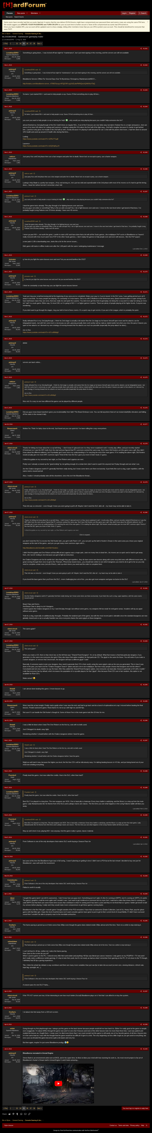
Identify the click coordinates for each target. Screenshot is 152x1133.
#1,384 (145, 684)
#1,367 (145, 191)
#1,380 (145, 512)
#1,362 (145, 65)
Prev (6, 43)
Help (142, 1125)
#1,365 (145, 152)
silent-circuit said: (30, 517)
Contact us (113, 1125)
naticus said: (28, 173)
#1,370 (145, 271)
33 (17, 43)
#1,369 (145, 255)
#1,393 (145, 876)
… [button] (13, 43)
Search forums (19, 17)
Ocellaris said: (29, 942)
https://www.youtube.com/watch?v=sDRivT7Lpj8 (40, 139)
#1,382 (145, 624)
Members (34, 13)
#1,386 (145, 720)
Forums (10, 13)
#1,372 (145, 316)
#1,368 (145, 216)
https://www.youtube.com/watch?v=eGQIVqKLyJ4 (41, 146)
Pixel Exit (63, 1130)
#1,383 (145, 641)
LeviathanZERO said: (31, 70)
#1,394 (145, 894)
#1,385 (145, 701)
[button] (27, 13)
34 (20, 43)
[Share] (141, 48)
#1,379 (145, 482)
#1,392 (145, 856)
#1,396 (145, 937)
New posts (21, 13)
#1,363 (145, 90)
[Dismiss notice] (147, 22)
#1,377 (145, 424)
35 (24, 43)
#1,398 (145, 1008)
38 (34, 43)
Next (38, 43)
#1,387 (145, 740)
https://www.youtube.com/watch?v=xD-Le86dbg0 (41, 332)
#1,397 (145, 991)
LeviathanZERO (9, 39)
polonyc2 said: (29, 196)
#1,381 (145, 588)
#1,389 (145, 787)
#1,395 (145, 921)
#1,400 (145, 1049)
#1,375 (145, 377)
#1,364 (145, 106)
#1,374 (145, 358)
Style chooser (8, 1125)
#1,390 (145, 815)
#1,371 (145, 292)
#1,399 (145, 1024)
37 (30, 43)
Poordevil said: (29, 792)
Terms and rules (123, 1125)
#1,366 (145, 169)
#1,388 (145, 771)
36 (27, 43)
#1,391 (145, 837)
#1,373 (145, 339)
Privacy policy (134, 1125)
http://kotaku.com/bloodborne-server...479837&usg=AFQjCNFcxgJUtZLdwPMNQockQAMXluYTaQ (59, 84)
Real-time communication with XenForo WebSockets (82, 1130)
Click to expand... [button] (85, 535)
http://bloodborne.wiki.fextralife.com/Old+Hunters (40, 548)
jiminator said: (28, 276)
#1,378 (145, 443)
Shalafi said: (28, 745)
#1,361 (145, 48)
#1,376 (145, 408)
